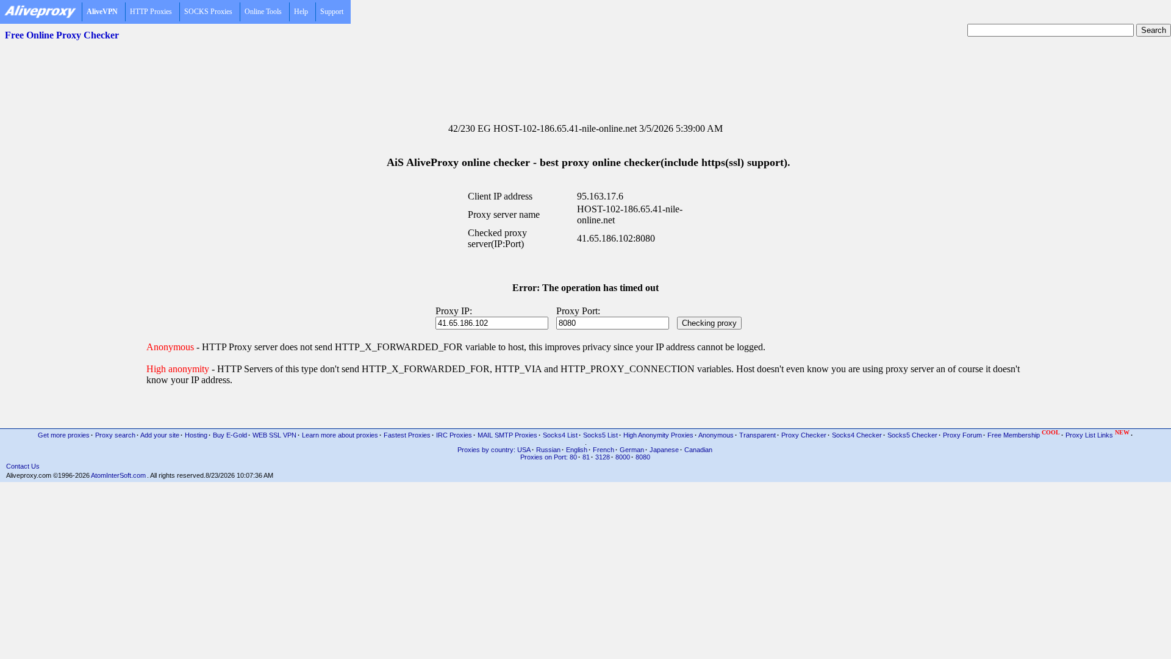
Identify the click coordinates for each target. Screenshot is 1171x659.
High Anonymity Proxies (658, 435)
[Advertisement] (585, 73)
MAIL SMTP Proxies (507, 435)
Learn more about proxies (340, 435)
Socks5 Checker (912, 435)
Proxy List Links (1097, 434)
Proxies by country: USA (494, 449)
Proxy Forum (962, 435)
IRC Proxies (454, 435)
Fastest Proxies (407, 435)
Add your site (159, 435)
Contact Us (23, 466)
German (632, 449)
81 (586, 457)
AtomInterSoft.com (118, 475)
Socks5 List (600, 435)
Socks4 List (560, 435)
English (576, 449)
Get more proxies (64, 435)
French (603, 449)
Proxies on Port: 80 (548, 457)
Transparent (757, 435)
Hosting (196, 435)
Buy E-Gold (230, 435)
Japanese (664, 449)
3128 (602, 457)
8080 (643, 457)
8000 (622, 457)
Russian (548, 449)
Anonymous (716, 435)
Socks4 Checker (857, 435)
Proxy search (115, 435)
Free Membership (1023, 434)
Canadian (698, 449)
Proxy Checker (803, 435)
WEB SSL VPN (274, 435)
